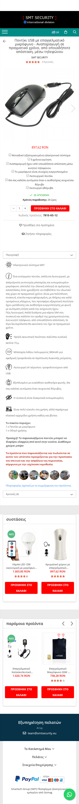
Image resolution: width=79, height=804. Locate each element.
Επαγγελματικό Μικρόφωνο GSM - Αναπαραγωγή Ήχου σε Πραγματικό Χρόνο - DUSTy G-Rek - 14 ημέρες (58, 670)
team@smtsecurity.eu (41, 733)
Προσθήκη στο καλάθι (50, 208)
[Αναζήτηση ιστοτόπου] (74, 32)
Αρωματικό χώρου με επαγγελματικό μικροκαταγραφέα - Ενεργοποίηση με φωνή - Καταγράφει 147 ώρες (58, 566)
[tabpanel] (39, 104)
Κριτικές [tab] (12, 494)
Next (73, 108)
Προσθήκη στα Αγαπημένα (38, 225)
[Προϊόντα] (5, 33)
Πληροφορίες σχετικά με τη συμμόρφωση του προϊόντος (38, 485)
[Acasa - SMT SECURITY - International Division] (39, 19)
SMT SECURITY (39, 57)
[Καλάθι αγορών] (66, 32)
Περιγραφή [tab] (12, 254)
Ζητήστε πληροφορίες (38, 234)
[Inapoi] (3, 41)
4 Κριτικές (47, 62)
